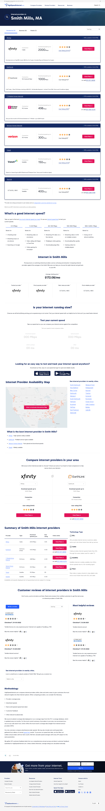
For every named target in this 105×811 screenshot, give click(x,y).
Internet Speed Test (58, 781)
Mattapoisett (89, 388)
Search (96, 5)
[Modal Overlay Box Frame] (52, 767)
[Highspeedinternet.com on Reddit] (87, 793)
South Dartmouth (75, 399)
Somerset (88, 396)
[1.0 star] (6, 619)
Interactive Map (36, 407)
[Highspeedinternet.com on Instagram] (85, 793)
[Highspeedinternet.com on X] (82, 793)
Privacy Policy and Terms (51, 806)
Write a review (12, 606)
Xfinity (9, 38)
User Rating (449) (64, 163)
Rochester (89, 399)
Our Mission (81, 784)
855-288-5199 (90, 193)
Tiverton (88, 393)
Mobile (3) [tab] (34, 30)
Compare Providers (36, 5)
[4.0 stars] (13, 619)
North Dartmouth (75, 385)
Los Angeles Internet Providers (35, 781)
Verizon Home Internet (14, 125)
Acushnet (73, 404)
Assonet (88, 390)
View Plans (86, 49)
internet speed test (52, 219)
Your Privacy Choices (63, 806)
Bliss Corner (73, 390)
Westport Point (90, 385)
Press (79, 789)
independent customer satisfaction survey (45, 203)
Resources (61, 5)
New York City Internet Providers (36, 789)
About (79, 781)
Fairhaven (73, 401)
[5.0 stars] (15, 619)
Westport (73, 396)
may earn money (9, 1)
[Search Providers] (20, 787)
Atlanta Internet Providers (34, 795)
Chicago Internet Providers (35, 784)
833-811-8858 (90, 80)
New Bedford (74, 388)
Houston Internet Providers (35, 786)
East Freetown (74, 410)
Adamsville (73, 413)
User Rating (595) (64, 109)
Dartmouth (73, 393)
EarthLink (10, 67)
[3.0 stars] (10, 619)
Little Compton (90, 404)
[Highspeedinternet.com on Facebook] (79, 793)
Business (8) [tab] (23, 30)
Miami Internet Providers (34, 792)
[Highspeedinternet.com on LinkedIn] (90, 793)
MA (10, 755)
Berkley (88, 407)
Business (69, 5)
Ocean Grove (90, 401)
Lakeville (88, 410)
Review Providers (50, 5)
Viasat (9, 150)
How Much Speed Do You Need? (61, 784)
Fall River (72, 407)
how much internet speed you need (29, 219)
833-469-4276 (90, 109)
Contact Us (80, 786)
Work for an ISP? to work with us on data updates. (20, 207)
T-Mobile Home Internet (15, 96)
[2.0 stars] (8, 619)
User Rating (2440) (64, 50)
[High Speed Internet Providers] (14, 5)
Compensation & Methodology (38, 806)
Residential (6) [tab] (10, 30)
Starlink (9, 179)
